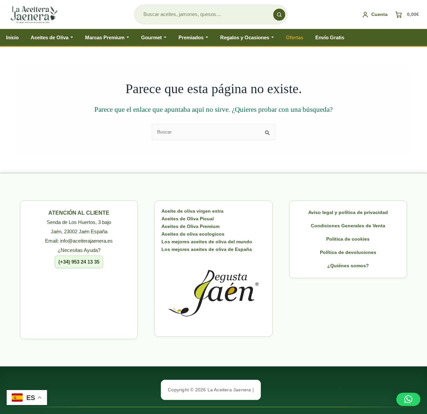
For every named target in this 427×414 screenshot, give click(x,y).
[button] (408, 399)
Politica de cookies (348, 239)
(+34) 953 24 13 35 (78, 262)
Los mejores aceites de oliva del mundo (206, 241)
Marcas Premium (104, 37)
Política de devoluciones (348, 252)
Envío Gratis (329, 37)
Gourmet (151, 37)
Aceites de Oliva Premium (190, 226)
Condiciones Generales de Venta (348, 225)
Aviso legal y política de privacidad (348, 212)
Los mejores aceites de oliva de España (206, 249)
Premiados (190, 37)
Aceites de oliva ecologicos (193, 234)
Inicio (12, 37)
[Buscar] (279, 15)
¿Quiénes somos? (348, 265)
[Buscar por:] (213, 131)
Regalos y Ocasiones (244, 37)
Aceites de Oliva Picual (187, 218)
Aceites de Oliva (49, 37)
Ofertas (294, 37)
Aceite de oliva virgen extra (192, 211)
